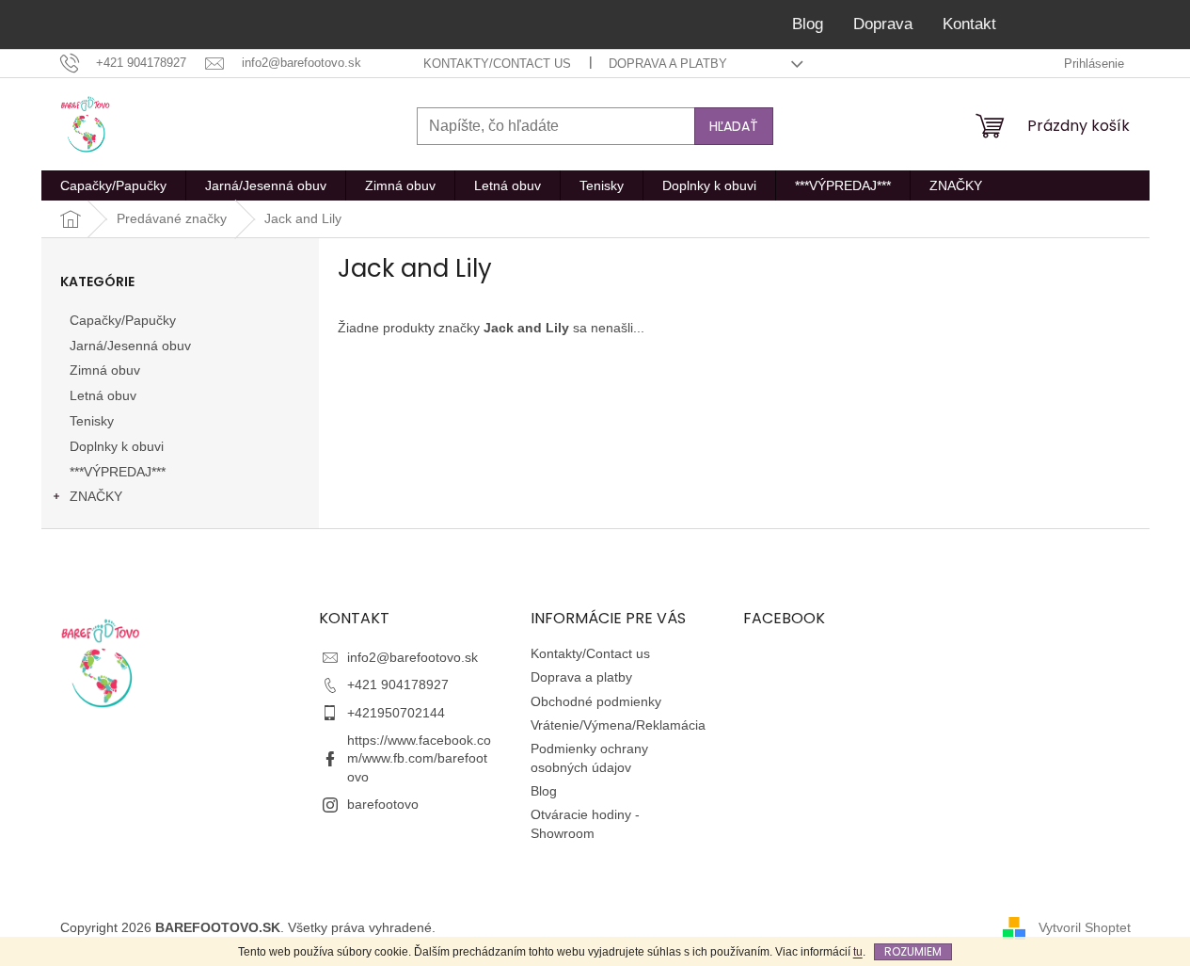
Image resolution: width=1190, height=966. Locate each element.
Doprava (882, 24)
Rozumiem (913, 951)
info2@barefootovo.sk (412, 657)
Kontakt (969, 24)
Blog (807, 24)
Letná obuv (103, 395)
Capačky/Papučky (123, 320)
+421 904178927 (398, 684)
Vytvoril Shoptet (1085, 926)
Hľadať (733, 126)
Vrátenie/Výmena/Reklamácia (618, 725)
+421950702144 (396, 712)
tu (858, 951)
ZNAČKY (96, 496)
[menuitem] (113, 185)
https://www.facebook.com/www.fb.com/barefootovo (419, 758)
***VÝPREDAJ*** (118, 471)
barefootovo (383, 804)
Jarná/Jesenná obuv (130, 345)
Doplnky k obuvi (117, 446)
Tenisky (92, 420)
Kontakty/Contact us (497, 63)
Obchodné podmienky (596, 701)
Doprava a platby (668, 63)
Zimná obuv (105, 370)
